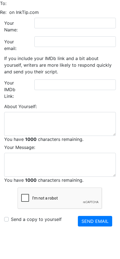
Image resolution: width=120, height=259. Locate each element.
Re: (3, 12)
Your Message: (19, 147)
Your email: (10, 45)
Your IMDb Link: (9, 89)
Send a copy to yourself (36, 219)
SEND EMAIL (95, 221)
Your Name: (11, 26)
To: (3, 3)
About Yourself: (20, 106)
